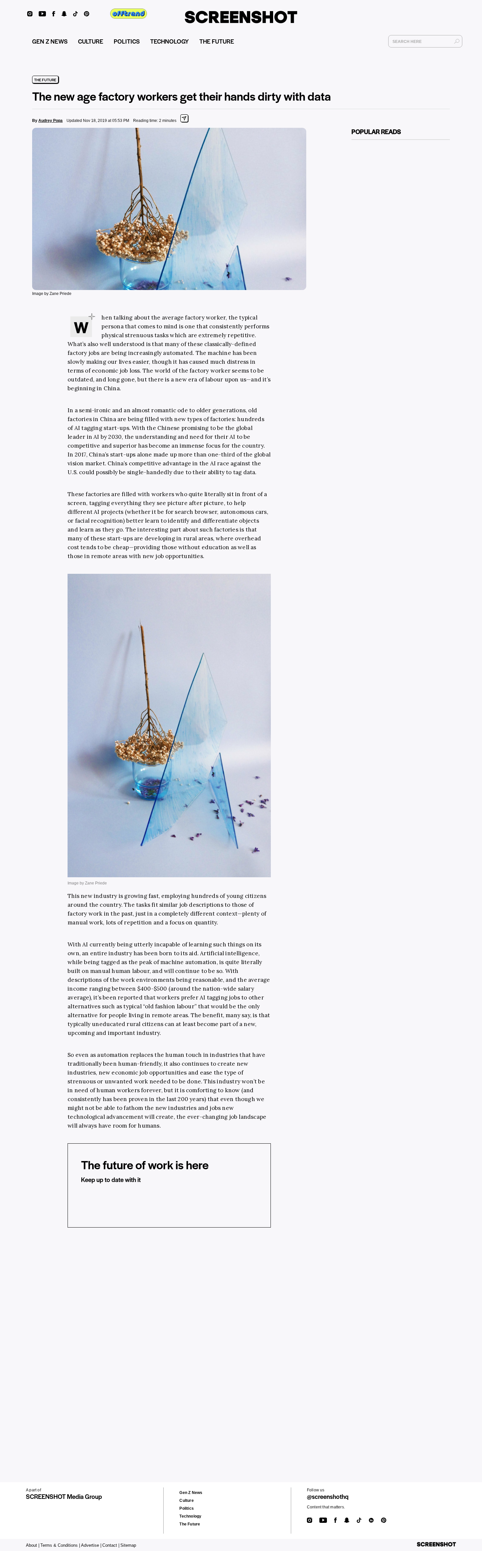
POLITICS (127, 41)
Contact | (110, 1545)
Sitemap (128, 1545)
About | (32, 1545)
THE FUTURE (216, 41)
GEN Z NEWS (50, 41)
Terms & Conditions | (60, 1545)
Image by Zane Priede (51, 293)
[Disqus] (159, 1334)
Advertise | (91, 1545)
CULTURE (90, 41)
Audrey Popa (50, 120)
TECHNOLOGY (169, 41)
